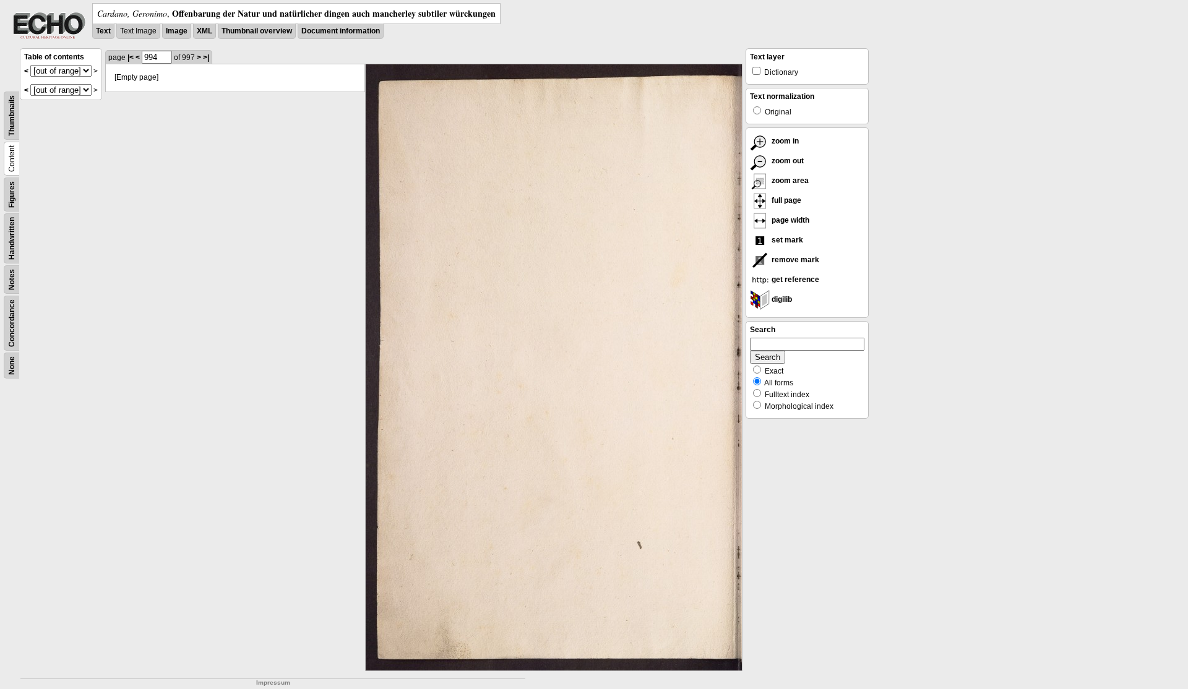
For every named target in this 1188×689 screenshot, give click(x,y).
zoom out (787, 160)
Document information (340, 31)
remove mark (794, 259)
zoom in (784, 141)
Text (103, 31)
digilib (781, 299)
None (11, 365)
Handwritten (11, 238)
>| (206, 57)
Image (176, 31)
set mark (786, 240)
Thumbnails (11, 115)
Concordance (11, 323)
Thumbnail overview (257, 31)
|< (130, 57)
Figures (11, 194)
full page (785, 200)
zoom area (789, 180)
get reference (794, 279)
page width (789, 220)
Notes (11, 279)
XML (204, 31)
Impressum (273, 682)
